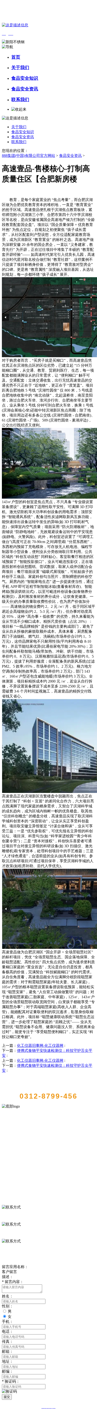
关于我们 (20, 67)
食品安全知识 (24, 78)
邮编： (7, 1371)
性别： (7, 1306)
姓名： (7, 1296)
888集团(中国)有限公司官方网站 (28, 156)
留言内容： (13, 1282)
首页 (15, 57)
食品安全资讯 (24, 88)
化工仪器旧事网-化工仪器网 (40, 1046)
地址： (7, 1361)
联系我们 (20, 99)
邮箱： (7, 1351)
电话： (7, 1332)
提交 (7, 1397)
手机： (7, 1322)
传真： (7, 1341)
